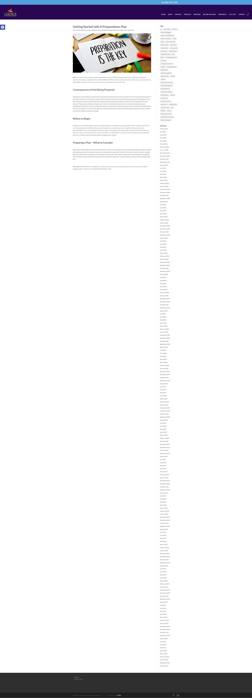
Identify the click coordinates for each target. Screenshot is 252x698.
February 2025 (164, 183)
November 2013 (165, 593)
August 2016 (164, 493)
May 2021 (163, 320)
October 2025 (164, 159)
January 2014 (164, 587)
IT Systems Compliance (167, 63)
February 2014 (164, 584)
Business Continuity (166, 38)
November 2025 (165, 156)
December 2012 (165, 626)
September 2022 (165, 271)
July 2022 (163, 277)
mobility (172, 76)
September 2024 (165, 198)
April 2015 (163, 541)
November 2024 (165, 192)
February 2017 (164, 475)
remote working (165, 107)
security (169, 110)
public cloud (164, 104)
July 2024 (163, 204)
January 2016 (164, 514)
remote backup (173, 104)
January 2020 (164, 368)
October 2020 (164, 341)
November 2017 (165, 447)
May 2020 (163, 356)
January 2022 (164, 295)
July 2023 (163, 241)
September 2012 (165, 635)
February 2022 (164, 292)
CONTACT (242, 14)
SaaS (172, 107)
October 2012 (164, 632)
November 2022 (165, 265)
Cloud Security (164, 45)
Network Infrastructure (167, 82)
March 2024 (163, 217)
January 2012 (164, 660)
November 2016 (165, 484)
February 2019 (164, 402)
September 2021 (165, 308)
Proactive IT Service (166, 101)
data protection (173, 51)
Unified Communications (167, 117)
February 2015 (164, 547)
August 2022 (164, 274)
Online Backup (164, 95)
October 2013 (164, 596)
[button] (2, 27)
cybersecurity (173, 48)
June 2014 (163, 572)
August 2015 (164, 529)
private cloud (164, 98)
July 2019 (163, 387)
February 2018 (164, 438)
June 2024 (163, 207)
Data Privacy (164, 51)
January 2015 (164, 550)
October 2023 (164, 232)
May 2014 (163, 575)
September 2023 (165, 235)
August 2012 (164, 638)
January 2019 (164, 405)
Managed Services (171, 67)
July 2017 (163, 459)
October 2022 (164, 268)
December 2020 (165, 335)
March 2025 (163, 180)
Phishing (172, 95)
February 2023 (164, 256)
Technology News (128, 30)
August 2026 (164, 129)
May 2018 (163, 429)
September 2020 (165, 344)
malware (163, 67)
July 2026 (163, 132)
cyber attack (173, 45)
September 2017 (165, 453)
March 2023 (163, 253)
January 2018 (164, 441)
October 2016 (164, 487)
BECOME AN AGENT (209, 14)
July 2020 (163, 350)
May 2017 (163, 465)
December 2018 (165, 408)
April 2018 (163, 432)
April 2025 (163, 177)
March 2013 (163, 617)
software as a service (166, 114)
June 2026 (163, 135)
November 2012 (165, 629)
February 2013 (164, 620)
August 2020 (164, 347)
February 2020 (164, 365)
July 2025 (163, 168)
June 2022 (163, 280)
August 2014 (164, 566)
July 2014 (163, 569)
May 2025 (163, 174)
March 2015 (163, 544)
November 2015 (165, 520)
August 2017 (164, 456)
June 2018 (163, 426)
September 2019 (165, 380)
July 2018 (163, 423)
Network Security (165, 88)
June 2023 (163, 244)
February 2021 (164, 329)
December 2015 (165, 517)
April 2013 (163, 614)
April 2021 (163, 323)
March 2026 (163, 144)
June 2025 (163, 171)
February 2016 (164, 511)
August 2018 (164, 420)
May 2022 (163, 283)
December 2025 (165, 153)
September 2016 (165, 490)
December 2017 (165, 444)
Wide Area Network (166, 120)
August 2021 (164, 311)
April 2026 (163, 141)
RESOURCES (222, 14)
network (163, 79)
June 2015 (163, 535)
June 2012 (163, 644)
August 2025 (164, 165)
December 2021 (165, 299)
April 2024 (163, 214)
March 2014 (163, 581)
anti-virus (174, 29)
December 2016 (165, 481)
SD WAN (163, 110)
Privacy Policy (78, 679)
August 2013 (164, 602)
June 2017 (163, 462)
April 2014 (163, 578)
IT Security (163, 60)
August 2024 (164, 201)
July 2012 (163, 641)
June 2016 (163, 499)
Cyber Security (164, 48)
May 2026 (163, 138)
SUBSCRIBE (232, 14)
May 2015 (163, 538)
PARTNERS (197, 14)
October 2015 (164, 523)
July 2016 (163, 496)
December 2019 (165, 371)
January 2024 (164, 223)
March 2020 (163, 362)
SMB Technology (86, 30)
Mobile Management (166, 73)
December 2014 (165, 553)
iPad (173, 54)
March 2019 (163, 399)
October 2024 (164, 195)
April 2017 (163, 468)
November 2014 (165, 556)
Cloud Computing (170, 41)
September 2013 (165, 599)
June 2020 (163, 353)
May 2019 (163, 393)
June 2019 (163, 389)
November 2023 (165, 229)
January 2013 (164, 623)
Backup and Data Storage (167, 35)
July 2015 (163, 532)
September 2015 (165, 526)
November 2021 (165, 301)
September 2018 (165, 417)
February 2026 (164, 147)
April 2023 (163, 250)
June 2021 (163, 317)
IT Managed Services (171, 57)
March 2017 (163, 471)
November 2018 (165, 411)
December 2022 (165, 262)
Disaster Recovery (165, 54)
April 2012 (163, 650)
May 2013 (163, 611)
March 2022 (163, 289)
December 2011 (165, 663)
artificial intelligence (166, 32)
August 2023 (164, 238)
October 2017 (164, 450)
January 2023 (164, 259)
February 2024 (164, 220)
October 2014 (164, 559)
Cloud (162, 41)
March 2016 (163, 508)
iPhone (162, 57)
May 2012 (163, 647)
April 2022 (163, 286)
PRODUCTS (187, 14)
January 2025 (164, 186)
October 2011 (164, 666)
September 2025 (165, 162)
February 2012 (164, 657)
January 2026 (164, 150)
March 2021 (163, 326)
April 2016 (163, 505)
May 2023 (163, 247)
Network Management (166, 85)
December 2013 (165, 590)
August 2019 (164, 383)
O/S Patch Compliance (166, 92)
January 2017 (164, 478)
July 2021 (163, 314)
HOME (163, 14)
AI (161, 29)
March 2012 (163, 654)
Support (76, 677)
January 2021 (164, 332)
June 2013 (163, 608)
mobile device (164, 70)
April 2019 (163, 396)
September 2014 (165, 563)
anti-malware (167, 29)
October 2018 (164, 414)
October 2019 (164, 377)
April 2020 (163, 359)
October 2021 (164, 305)
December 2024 (165, 189)
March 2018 (163, 435)
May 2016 (163, 502)
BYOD (174, 38)
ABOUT (170, 14)
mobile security (165, 76)
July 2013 (163, 605)
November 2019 (165, 374)
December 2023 (165, 226)
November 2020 (165, 338)
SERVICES (178, 14)
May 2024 (163, 210)
